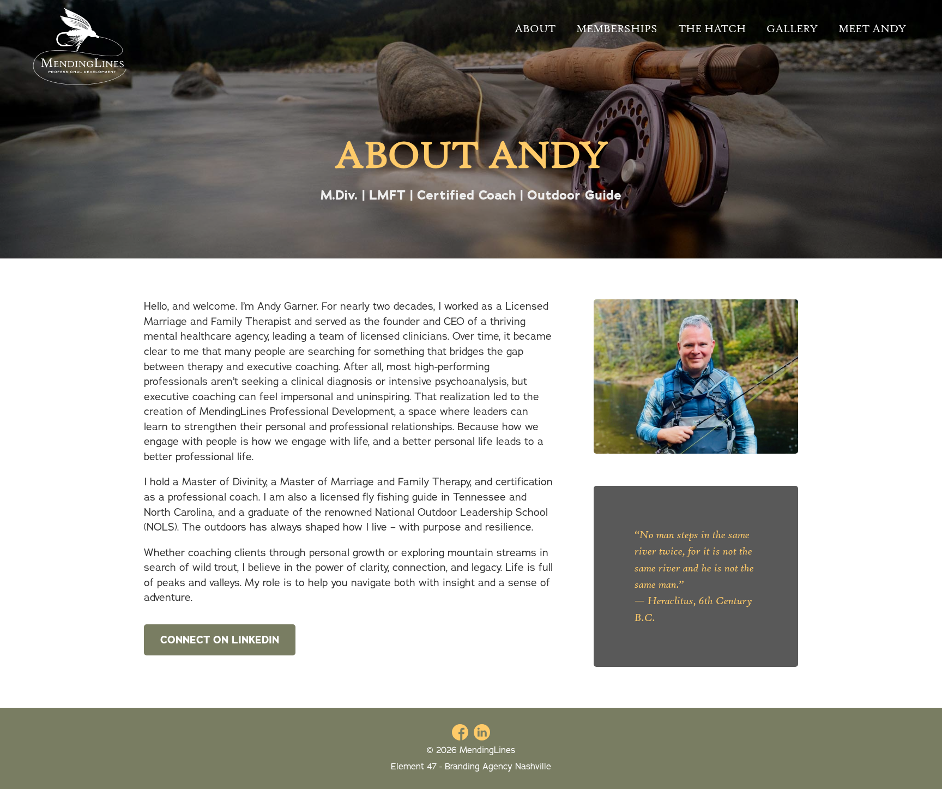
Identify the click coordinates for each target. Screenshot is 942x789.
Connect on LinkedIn (219, 640)
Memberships (616, 28)
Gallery (792, 28)
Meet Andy (872, 28)
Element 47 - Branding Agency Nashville (471, 767)
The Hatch (712, 28)
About (535, 28)
